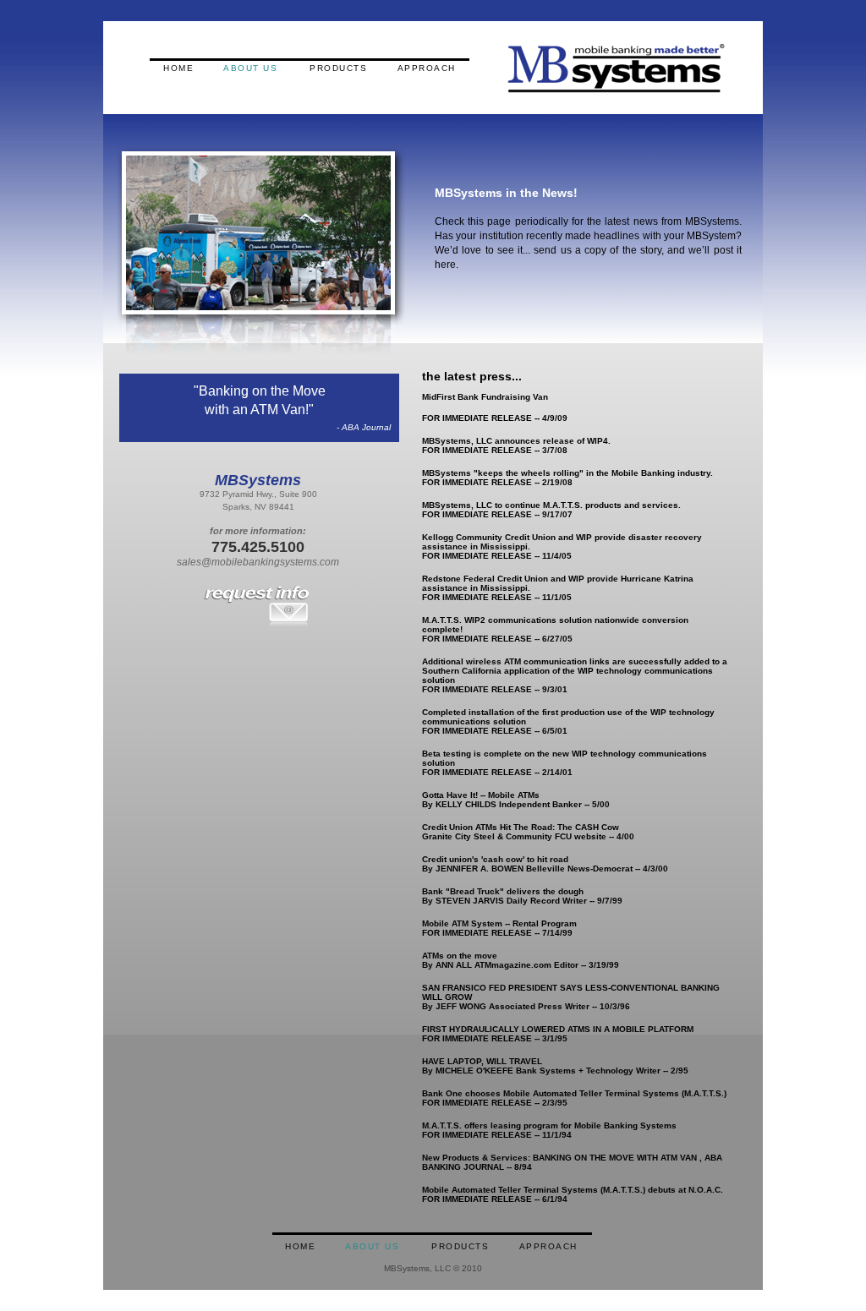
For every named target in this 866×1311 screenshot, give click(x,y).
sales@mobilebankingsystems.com (258, 562)
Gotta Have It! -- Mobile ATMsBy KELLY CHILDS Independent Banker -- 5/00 (516, 799)
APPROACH (426, 68)
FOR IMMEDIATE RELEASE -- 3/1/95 (557, 1033)
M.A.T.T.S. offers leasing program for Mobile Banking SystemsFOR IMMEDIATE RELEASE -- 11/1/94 (549, 1130)
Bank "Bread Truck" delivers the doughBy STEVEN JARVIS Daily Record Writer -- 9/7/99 (522, 896)
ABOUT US (250, 68)
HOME (178, 68)
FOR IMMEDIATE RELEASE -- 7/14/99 (499, 928)
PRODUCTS (338, 68)
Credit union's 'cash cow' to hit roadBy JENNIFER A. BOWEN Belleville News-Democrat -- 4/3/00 (545, 864)
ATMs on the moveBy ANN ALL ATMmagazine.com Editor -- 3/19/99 (520, 960)
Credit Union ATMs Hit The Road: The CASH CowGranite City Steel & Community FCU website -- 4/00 (528, 831)
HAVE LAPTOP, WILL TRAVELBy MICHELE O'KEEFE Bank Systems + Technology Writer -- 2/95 (555, 1066)
